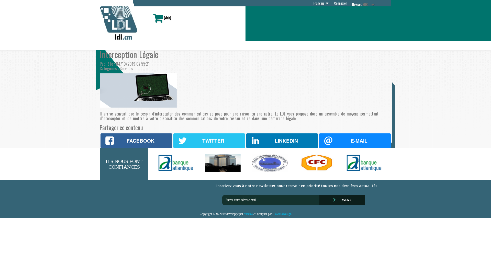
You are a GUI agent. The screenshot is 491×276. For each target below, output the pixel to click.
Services (126, 68)
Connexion (340, 3)
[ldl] (121, 23)
